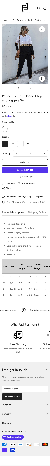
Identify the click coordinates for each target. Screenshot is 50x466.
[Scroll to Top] (45, 451)
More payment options (25, 176)
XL (28, 143)
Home (5, 20)
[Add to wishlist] (42, 29)
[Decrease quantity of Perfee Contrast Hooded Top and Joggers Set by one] (16, 153)
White (5, 129)
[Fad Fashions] (25, 8)
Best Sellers (18, 20)
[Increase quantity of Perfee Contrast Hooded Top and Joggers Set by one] (44, 153)
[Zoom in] (42, 79)
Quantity (6, 153)
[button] (45, 8)
